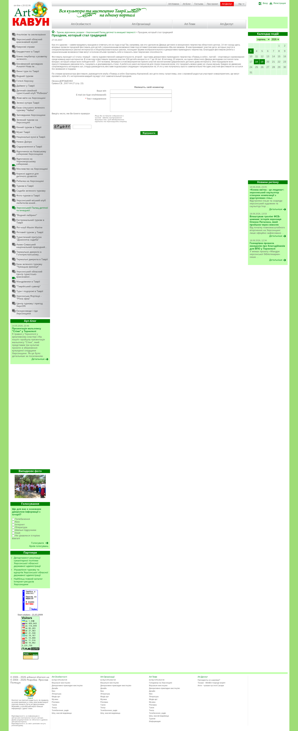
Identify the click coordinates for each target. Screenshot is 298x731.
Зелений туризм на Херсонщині (27, 121)
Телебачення (22, 519)
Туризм (152, 719)
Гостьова (198, 4)
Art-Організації (141, 24)
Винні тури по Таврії (27, 71)
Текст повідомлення (95, 99)
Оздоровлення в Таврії (29, 146)
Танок (54, 705)
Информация (155, 721)
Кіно (17, 521)
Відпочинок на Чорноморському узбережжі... (26, 161)
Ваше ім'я (101, 91)
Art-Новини (173, 4)
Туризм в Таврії (25, 185)
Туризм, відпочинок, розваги (70, 32)
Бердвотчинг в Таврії (28, 51)
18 (256, 61)
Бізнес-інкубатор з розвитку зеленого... (31, 57)
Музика (55, 699)
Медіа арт (56, 696)
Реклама (55, 702)
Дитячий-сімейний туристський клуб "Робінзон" (32, 91)
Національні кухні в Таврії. (31, 137)
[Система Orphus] (30, 610)
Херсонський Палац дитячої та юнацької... (32, 209)
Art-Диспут (227, 4)
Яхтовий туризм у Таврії (29, 232)
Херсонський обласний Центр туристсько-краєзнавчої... (29, 274)
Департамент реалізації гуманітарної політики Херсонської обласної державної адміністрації (27, 561)
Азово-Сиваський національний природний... (31, 245)
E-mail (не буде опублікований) (91, 95)
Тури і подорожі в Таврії (29, 291)
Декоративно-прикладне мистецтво (67, 685)
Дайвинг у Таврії (25, 85)
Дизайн (55, 688)
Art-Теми (189, 24)
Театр (54, 708)
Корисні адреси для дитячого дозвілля (27, 175)
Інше (17, 532)
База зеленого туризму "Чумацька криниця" (29, 265)
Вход (265, 3)
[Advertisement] (30, 417)
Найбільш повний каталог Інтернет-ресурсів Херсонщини (28, 581)
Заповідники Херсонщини (30, 115)
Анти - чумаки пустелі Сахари (211, 685)
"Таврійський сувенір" (28, 286)
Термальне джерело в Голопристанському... (28, 253)
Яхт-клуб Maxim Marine (29, 227)
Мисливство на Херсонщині (32, 168)
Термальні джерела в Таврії (32, 259)
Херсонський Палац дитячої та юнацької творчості (111, 32)
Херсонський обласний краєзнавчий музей (29, 40)
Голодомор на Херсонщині (160, 683)
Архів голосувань (38, 546)
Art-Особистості (81, 24)
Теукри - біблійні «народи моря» (211, 683)
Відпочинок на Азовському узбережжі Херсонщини (31, 152)
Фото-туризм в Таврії (28, 195)
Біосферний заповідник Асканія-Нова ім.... (29, 65)
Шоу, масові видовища (62, 713)
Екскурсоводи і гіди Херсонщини (27, 312)
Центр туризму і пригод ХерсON (29, 304)
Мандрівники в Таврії (28, 281)
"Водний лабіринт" (26, 215)
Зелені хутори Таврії (27, 102)
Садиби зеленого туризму (31, 190)
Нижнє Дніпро (24, 141)
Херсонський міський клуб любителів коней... (31, 201)
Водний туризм (24, 76)
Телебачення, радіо (60, 710)
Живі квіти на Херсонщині (30, 98)
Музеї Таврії (23, 132)
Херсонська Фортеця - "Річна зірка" (29, 297)
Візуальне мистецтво (61, 683)
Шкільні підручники (25, 530)
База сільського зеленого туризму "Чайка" (30, 109)
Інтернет (19, 524)
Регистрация (280, 3)
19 (262, 61)
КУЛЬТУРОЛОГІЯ (59, 680)
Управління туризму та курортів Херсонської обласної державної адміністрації (31, 572)
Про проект (212, 4)
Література (20, 527)
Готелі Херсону (24, 80)
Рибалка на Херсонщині (30, 181)
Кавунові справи (25, 46)
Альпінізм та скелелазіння (31, 34)
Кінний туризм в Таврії (28, 127)
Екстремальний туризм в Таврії (30, 221)
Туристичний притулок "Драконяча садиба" (29, 238)
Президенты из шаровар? (209, 680)
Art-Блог (187, 4)
